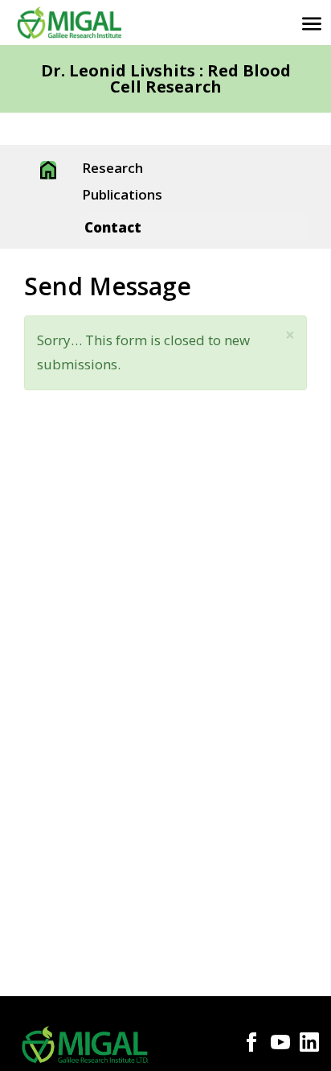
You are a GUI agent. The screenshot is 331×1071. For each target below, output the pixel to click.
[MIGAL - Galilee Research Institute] (69, 22)
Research (112, 169)
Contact (112, 227)
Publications (122, 195)
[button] (290, 335)
